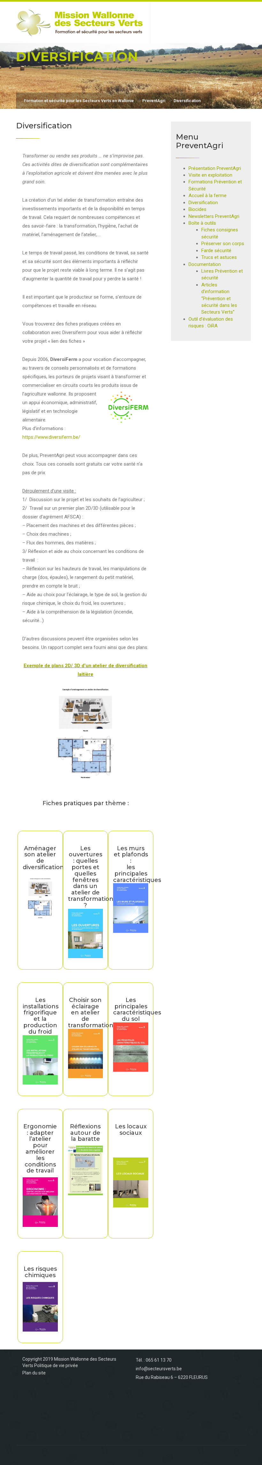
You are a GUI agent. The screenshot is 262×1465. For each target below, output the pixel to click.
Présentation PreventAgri (215, 168)
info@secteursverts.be (159, 1368)
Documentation (205, 264)
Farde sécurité (216, 250)
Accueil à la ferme (208, 195)
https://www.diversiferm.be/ (51, 437)
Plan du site (34, 1372)
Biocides (197, 209)
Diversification (203, 202)
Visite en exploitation (210, 175)
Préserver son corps (222, 243)
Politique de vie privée (56, 1365)
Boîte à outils (202, 223)
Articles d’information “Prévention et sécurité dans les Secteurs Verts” (219, 298)
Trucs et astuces (219, 257)
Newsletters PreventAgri (214, 216)
